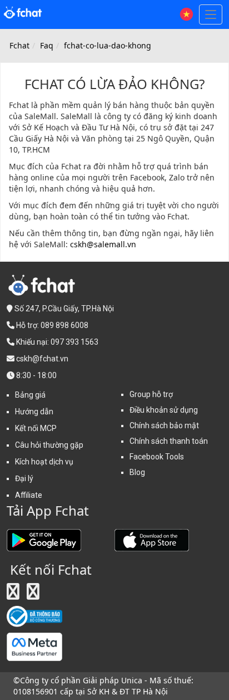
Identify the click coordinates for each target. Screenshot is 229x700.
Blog (137, 472)
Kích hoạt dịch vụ (44, 461)
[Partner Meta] (34, 646)
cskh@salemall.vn (103, 244)
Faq (46, 45)
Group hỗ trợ (151, 394)
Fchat (19, 45)
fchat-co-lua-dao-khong (107, 45)
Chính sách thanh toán (169, 441)
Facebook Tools (157, 456)
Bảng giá (30, 394)
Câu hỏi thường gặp (49, 444)
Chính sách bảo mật (164, 425)
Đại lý (24, 478)
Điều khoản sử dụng (164, 409)
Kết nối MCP (36, 428)
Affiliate (28, 495)
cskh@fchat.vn (42, 358)
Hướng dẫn (34, 411)
